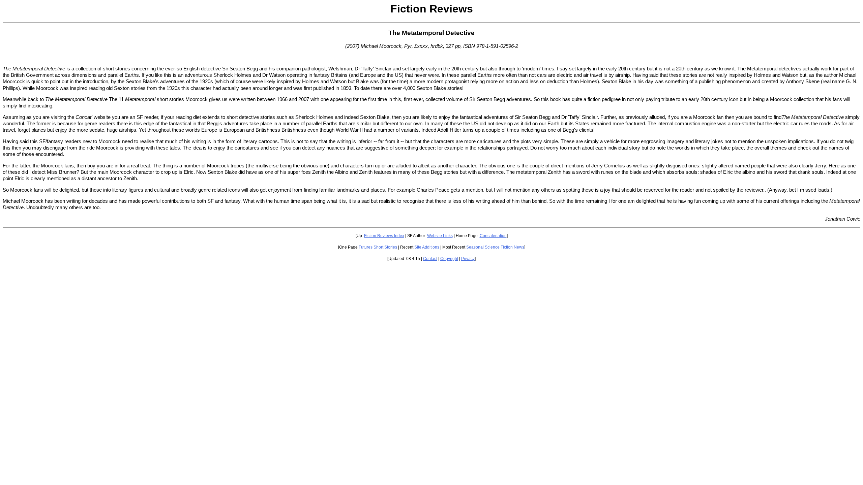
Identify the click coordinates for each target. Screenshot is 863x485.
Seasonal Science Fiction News (495, 247)
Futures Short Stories (378, 247)
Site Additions (426, 247)
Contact (430, 258)
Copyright (449, 258)
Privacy (468, 258)
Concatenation (493, 235)
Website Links (440, 235)
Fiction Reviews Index (384, 235)
